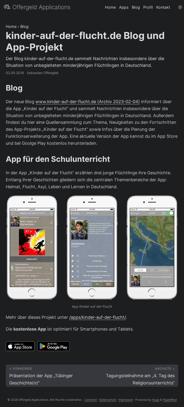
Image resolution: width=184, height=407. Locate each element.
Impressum (126, 399)
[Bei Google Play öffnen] (53, 346)
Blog (24, 26)
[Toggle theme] (180, 7)
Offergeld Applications (41, 7)
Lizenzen (91, 399)
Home (11, 26)
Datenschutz (107, 399)
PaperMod (170, 399)
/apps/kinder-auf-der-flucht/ (97, 317)
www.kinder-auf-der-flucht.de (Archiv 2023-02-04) (87, 101)
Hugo (155, 399)
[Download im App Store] (20, 346)
